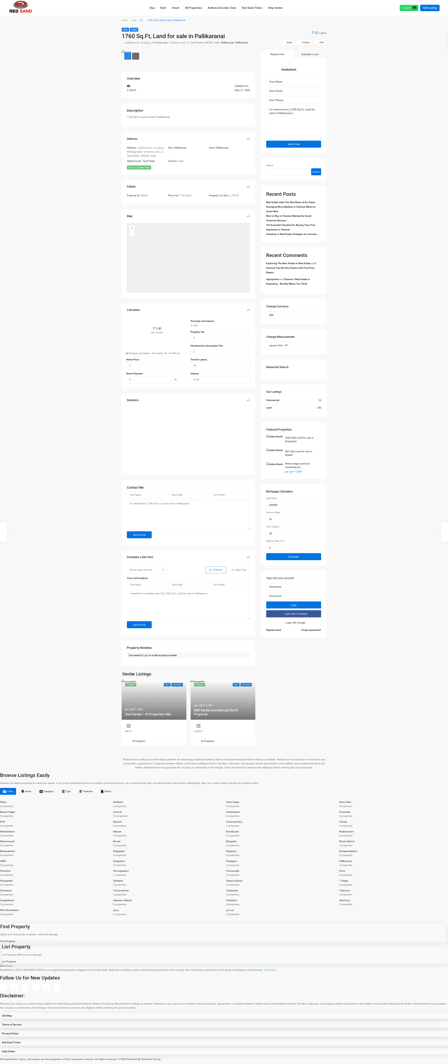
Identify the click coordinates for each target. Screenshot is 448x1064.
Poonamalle (232, 870)
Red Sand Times (252, 7)
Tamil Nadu (149, 161)
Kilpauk (117, 831)
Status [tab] (107, 791)
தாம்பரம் (230, 910)
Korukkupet (232, 831)
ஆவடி (116, 910)
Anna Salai (345, 802)
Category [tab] (49, 791)
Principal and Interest (202, 321)
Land (133, 20)
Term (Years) (272, 527)
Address (132, 138)
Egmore (117, 821)
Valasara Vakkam (122, 900)
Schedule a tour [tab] (310, 54)
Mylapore (231, 851)
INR (271, 315)
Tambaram (6, 890)
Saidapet (118, 880)
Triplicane (344, 890)
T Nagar (343, 880)
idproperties (272, 279)
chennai (117, 812)
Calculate (293, 556)
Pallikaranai (227, 42)
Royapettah (6, 880)
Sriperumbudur (234, 880)
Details (131, 186)
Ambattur (118, 802)
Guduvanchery (234, 821)
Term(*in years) (199, 359)
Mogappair (119, 851)
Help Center (275, 7)
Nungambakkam (348, 851)
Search (269, 165)
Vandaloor (231, 900)
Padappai (231, 861)
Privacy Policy (10, 1033)
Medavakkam (7, 851)
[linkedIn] (35, 987)
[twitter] (25, 987)
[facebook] (3, 987)
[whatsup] (14, 987)
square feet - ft (278, 345)
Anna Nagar (232, 802)
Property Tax (197, 332)
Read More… (271, 969)
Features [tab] (88, 791)
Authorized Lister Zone (222, 7)
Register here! (273, 630)
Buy (152, 7)
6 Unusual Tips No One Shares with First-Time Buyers (291, 268)
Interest (195, 373)
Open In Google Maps (139, 167)
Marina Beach (347, 841)
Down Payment (134, 373)
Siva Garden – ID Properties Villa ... (149, 714)
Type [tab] (68, 791)
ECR (2, 821)
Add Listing (430, 7)
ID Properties (138, 741)
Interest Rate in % (275, 541)
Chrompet (344, 812)
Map (129, 216)
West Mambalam (9, 910)
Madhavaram (346, 831)
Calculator (133, 310)
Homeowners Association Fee (207, 345)
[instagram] (57, 987)
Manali (116, 841)
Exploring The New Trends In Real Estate (288, 263)
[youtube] (46, 987)
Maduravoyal (7, 841)
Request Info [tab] (277, 54)
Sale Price (271, 498)
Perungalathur (121, 870)
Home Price (132, 359)
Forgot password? (311, 630)
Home (124, 20)
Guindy (343, 821)
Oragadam (119, 861)
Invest (175, 7)
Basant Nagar (7, 812)
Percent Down (273, 512)
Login (293, 605)
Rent (163, 7)
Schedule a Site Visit (140, 557)
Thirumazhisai (121, 890)
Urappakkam (7, 900)
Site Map (7, 1015)
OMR (3, 861)
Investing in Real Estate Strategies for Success (291, 234)
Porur (342, 870)
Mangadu (231, 841)
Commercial (272, 400)
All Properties (193, 7)
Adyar (3, 802)
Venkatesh (288, 69)
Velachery (344, 900)
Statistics (133, 400)
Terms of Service (12, 1024)
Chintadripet (233, 812)
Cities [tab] (10, 791)
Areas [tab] (28, 791)
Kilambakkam (7, 831)
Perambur (5, 870)
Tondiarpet (232, 890)
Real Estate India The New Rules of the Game (290, 202)
